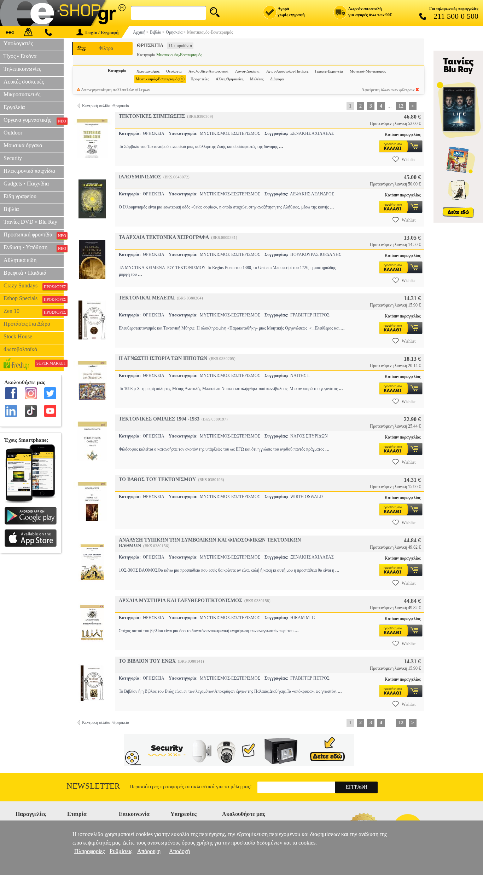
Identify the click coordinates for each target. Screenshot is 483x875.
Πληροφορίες (89, 851)
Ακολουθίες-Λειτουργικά (208, 71)
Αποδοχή (179, 851)
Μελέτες (256, 79)
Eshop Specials (34, 298)
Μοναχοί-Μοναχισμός (368, 71)
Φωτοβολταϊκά (20, 349)
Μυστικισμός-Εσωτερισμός (159, 78)
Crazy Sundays (34, 285)
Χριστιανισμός (147, 71)
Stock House (18, 336)
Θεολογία (174, 71)
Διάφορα (277, 79)
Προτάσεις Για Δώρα (27, 324)
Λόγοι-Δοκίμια (247, 71)
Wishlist (408, 159)
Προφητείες (200, 79)
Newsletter (93, 786)
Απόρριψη (149, 851)
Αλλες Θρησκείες (229, 79)
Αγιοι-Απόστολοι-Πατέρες (287, 71)
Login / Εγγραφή (101, 32)
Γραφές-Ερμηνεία (329, 71)
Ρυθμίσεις (121, 851)
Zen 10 (34, 311)
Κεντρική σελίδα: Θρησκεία (105, 105)
